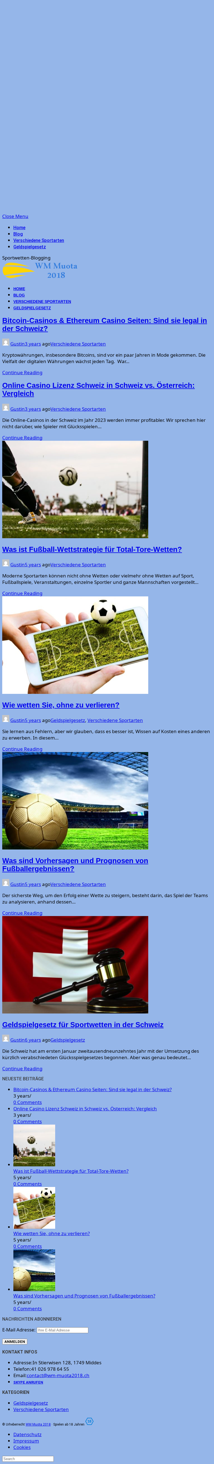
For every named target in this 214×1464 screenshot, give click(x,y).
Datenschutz (27, 1434)
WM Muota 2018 (38, 1424)
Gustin (17, 344)
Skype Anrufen (28, 1382)
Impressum (26, 1441)
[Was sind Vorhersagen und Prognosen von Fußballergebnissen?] (34, 1289)
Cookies (22, 1447)
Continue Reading (22, 372)
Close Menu (15, 216)
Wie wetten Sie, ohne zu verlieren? (61, 705)
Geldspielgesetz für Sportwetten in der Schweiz (83, 1025)
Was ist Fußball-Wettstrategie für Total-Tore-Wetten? (92, 549)
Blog (18, 234)
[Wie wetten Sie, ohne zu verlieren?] (34, 1227)
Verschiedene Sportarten (38, 240)
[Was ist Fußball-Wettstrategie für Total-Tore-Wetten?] (34, 1164)
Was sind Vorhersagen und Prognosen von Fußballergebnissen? (84, 1295)
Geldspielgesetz (29, 246)
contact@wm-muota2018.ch (58, 1375)
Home (19, 227)
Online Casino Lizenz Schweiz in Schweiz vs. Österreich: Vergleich (85, 1108)
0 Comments (27, 1102)
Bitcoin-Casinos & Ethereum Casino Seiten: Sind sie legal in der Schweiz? (92, 1089)
